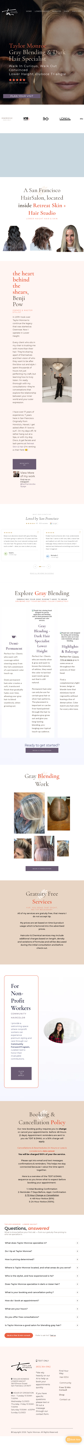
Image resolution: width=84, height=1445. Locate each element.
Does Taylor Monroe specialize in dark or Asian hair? (32, 1284)
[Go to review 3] (43, 566)
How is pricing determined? (19, 1259)
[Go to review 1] (40, 566)
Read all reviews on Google (42, 573)
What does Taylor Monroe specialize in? (26, 1243)
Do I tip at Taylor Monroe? (18, 1251)
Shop (61, 1395)
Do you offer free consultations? (22, 1317)
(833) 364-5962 (43, 1367)
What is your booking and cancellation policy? (29, 1292)
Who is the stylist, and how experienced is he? (29, 1276)
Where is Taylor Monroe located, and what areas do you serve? (38, 1267)
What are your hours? (16, 1309)
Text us (53, 1335)
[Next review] (49, 567)
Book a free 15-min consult (18, 1335)
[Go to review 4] (44, 566)
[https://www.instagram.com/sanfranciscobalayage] (16, 474)
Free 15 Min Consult (65, 1388)
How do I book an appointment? (22, 1300)
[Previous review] (35, 567)
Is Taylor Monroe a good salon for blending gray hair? (33, 1325)
